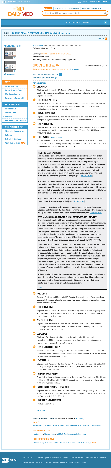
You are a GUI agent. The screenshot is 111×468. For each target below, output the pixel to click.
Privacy (65, 458)
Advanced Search (73, 23)
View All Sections (39, 83)
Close (40, 287)
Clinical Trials (10, 112)
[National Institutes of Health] (4, 2)
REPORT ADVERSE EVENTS (91, 2)
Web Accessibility (77, 458)
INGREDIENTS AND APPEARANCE (49, 400)
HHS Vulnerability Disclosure (96, 458)
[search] (105, 13)
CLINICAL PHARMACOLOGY (47, 100)
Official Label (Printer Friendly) (43, 78)
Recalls (106, 2)
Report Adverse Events (14, 90)
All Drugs (48, 9)
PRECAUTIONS (86, 175)
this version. (75, 69)
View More (87, 23)
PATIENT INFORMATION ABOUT (48, 373)
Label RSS (101, 38)
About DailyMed (27, 458)
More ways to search (90, 9)
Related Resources (12, 104)
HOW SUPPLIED (43, 360)
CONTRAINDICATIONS (45, 123)
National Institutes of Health (32, 463)
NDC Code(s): (38, 45)
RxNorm (8, 135)
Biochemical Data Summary (16, 120)
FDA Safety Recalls (12, 94)
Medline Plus (10, 109)
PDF (53, 74)
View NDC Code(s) (15, 143)
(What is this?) (56, 137)
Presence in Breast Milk (14, 98)
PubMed (8, 116)
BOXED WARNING (43, 137)
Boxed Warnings (12, 86)
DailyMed (20, 11)
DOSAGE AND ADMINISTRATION (48, 347)
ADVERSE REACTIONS (45, 320)
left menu (80, 418)
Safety (7, 82)
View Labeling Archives (14, 131)
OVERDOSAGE (42, 333)
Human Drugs (60, 9)
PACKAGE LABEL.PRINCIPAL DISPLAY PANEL (53, 387)
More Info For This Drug (14, 127)
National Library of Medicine (18, 2)
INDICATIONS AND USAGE (46, 113)
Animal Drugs (73, 9)
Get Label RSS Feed (13, 139)
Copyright (55, 458)
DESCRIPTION (42, 86)
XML (57, 74)
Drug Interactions (45, 307)
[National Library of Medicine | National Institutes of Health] (9, 460)
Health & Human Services (77, 463)
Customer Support (43, 458)
